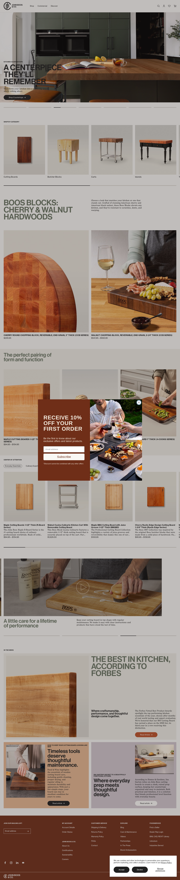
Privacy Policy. (166, 863)
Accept (121, 870)
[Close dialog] (139, 402)
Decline (140, 870)
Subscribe (64, 456)
